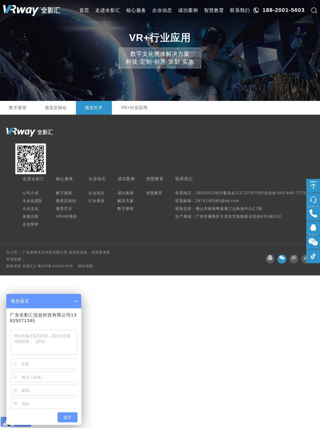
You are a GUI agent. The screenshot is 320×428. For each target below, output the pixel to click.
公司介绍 (30, 193)
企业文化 (30, 208)
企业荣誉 (30, 224)
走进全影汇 (107, 10)
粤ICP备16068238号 (56, 266)
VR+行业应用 (134, 107)
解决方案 (126, 201)
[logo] (31, 10)
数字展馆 (18, 107)
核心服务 (136, 10)
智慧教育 (214, 10)
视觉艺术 (93, 107)
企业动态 (162, 10)
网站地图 (85, 266)
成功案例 (188, 10)
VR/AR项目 (66, 216)
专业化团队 (32, 201)
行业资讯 (96, 201)
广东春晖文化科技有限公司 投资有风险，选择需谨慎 (66, 252)
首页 (84, 10)
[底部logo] (29, 132)
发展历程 (30, 216)
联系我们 (240, 10)
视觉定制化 (56, 107)
